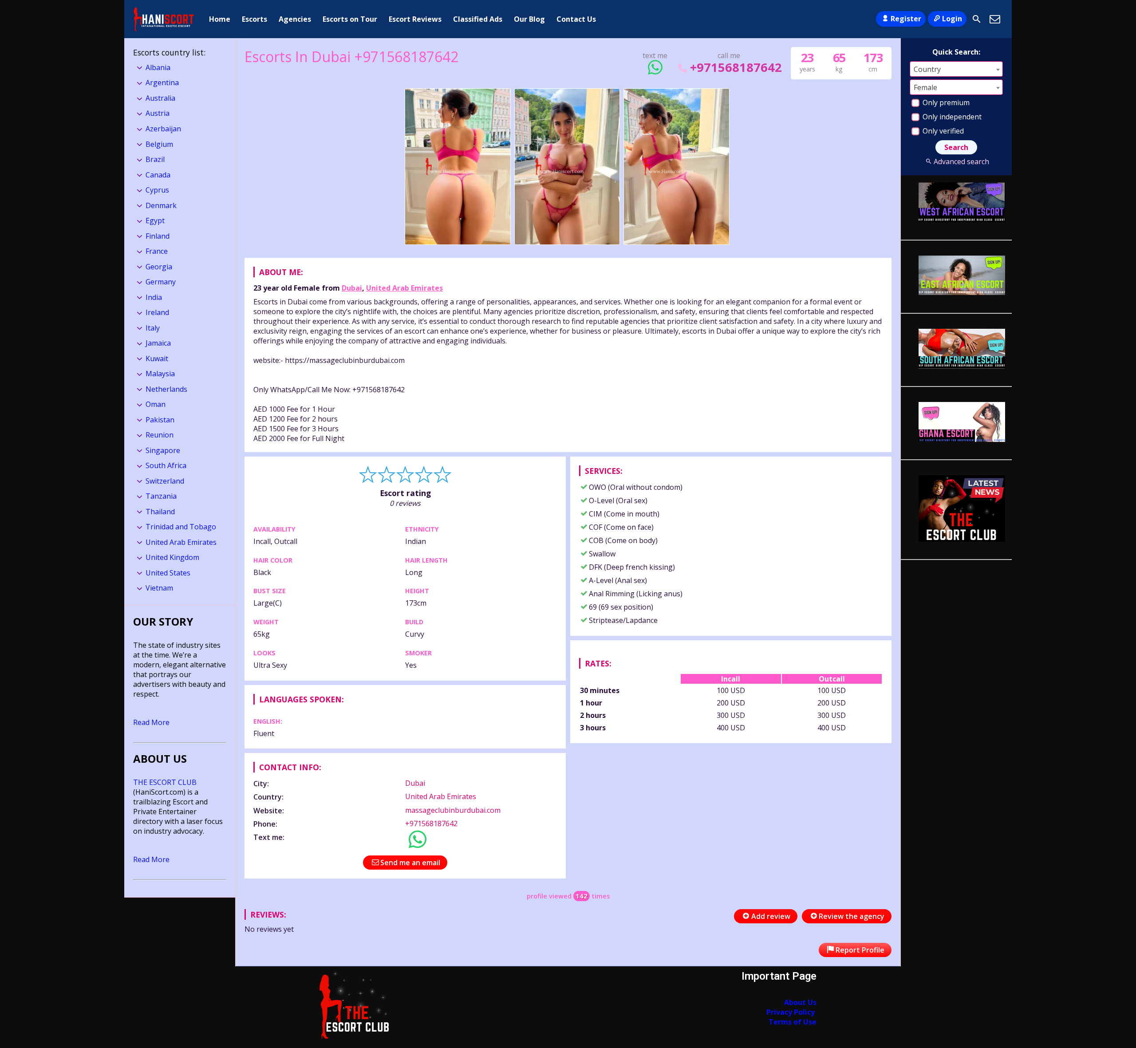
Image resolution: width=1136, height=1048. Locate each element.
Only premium (945, 102)
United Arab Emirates (404, 288)
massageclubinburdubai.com (453, 810)
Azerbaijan (163, 129)
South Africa (166, 465)
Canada (158, 175)
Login (952, 19)
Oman (156, 404)
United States (168, 573)
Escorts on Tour (350, 19)
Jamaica (158, 343)
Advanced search (961, 161)
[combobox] (956, 69)
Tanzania (161, 496)
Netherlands (166, 389)
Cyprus (157, 190)
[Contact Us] (995, 19)
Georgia (159, 267)
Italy (153, 328)
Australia (160, 98)
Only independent (951, 117)
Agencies (295, 19)
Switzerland (165, 481)
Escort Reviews (415, 19)
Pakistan (160, 420)
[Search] (977, 19)
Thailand (160, 511)
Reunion (160, 435)
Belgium (159, 144)
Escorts (254, 19)
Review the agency (851, 916)
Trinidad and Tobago (181, 527)
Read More (151, 722)
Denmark (161, 205)
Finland (158, 236)
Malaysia (160, 373)
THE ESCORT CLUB (165, 782)
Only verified (942, 131)
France (157, 251)
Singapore (163, 450)
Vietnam (159, 588)
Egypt (155, 220)
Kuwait (157, 358)
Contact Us (576, 19)
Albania (158, 67)
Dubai (352, 288)
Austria (158, 113)
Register (906, 19)
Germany (161, 282)
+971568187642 (735, 67)
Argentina (162, 82)
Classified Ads (477, 19)
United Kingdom (172, 557)
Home (219, 19)
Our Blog (529, 19)
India (154, 297)
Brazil (155, 159)
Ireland (157, 312)
